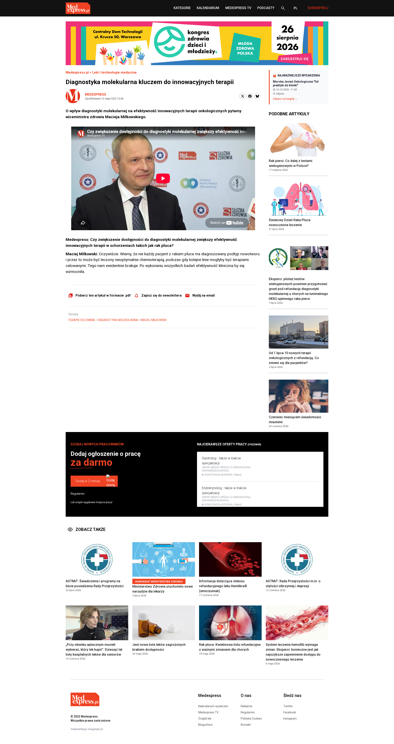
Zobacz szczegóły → (285, 98)
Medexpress (95, 94)
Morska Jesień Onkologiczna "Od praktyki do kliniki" (295, 83)
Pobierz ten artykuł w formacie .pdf (103, 295)
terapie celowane (81, 320)
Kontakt (246, 724)
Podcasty (265, 8)
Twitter (288, 706)
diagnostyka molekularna (118, 320)
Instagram (290, 718)
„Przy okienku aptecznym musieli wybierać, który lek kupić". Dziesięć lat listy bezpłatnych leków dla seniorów (94, 649)
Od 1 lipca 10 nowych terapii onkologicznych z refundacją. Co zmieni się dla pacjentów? (294, 358)
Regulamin (78, 493)
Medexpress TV (208, 712)
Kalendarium (208, 8)
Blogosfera (205, 724)
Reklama (246, 706)
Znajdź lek (204, 718)
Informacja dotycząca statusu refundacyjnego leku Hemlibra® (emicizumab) (223, 586)
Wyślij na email (203, 295)
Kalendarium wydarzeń (213, 706)
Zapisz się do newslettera (161, 295)
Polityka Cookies (251, 718)
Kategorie (182, 8)
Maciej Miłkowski (153, 320)
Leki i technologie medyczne (114, 72)
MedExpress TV (238, 8)
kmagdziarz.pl (95, 729)
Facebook (289, 712)
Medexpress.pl (77, 72)
